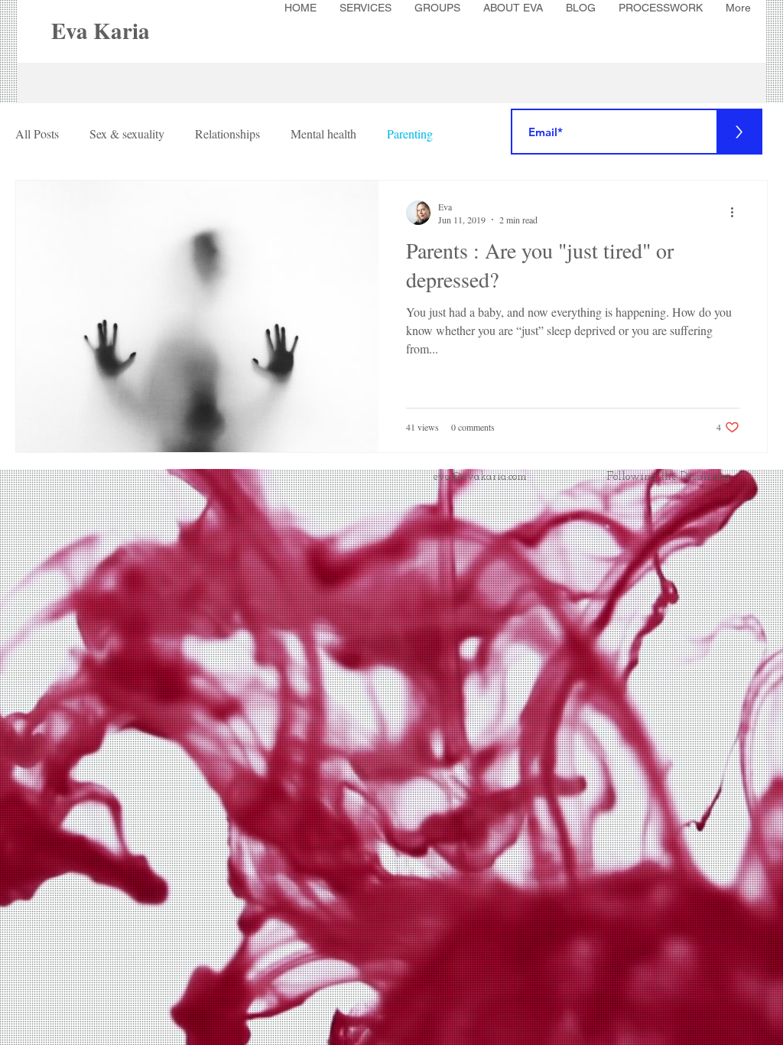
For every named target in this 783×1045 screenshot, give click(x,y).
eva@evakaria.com (480, 477)
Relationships (227, 133)
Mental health (323, 133)
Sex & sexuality (126, 133)
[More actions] (737, 212)
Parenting (410, 133)
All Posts (37, 133)
